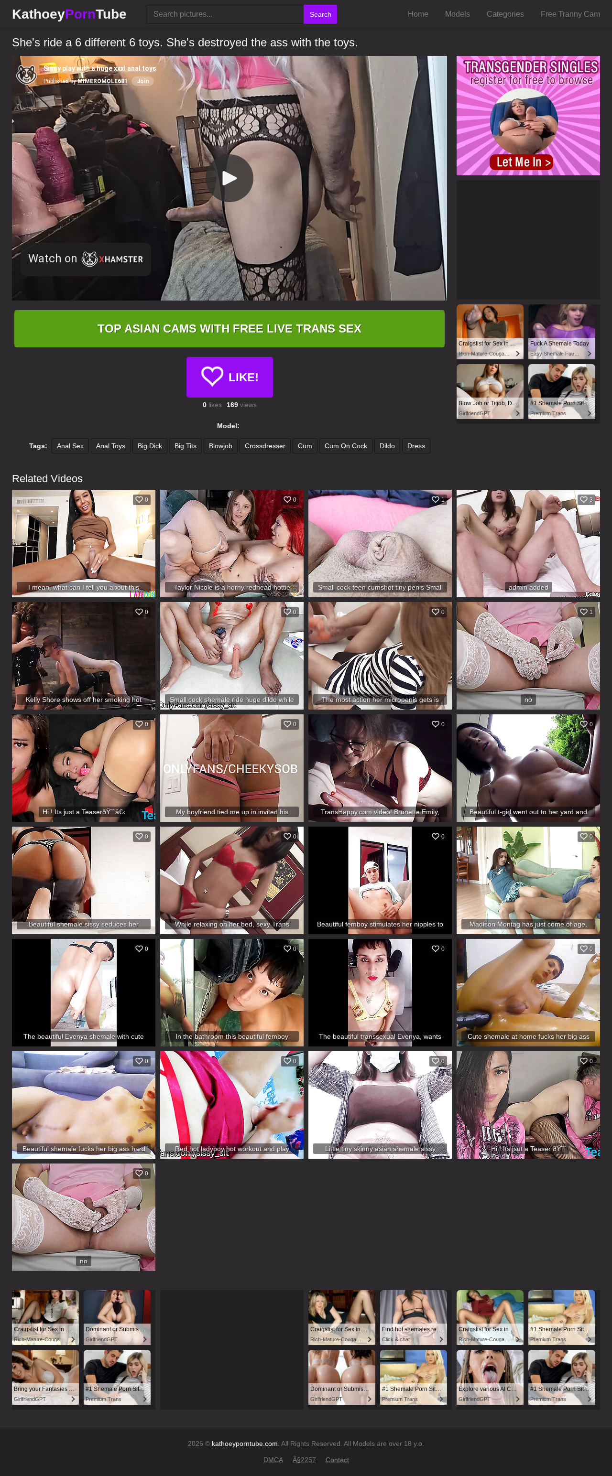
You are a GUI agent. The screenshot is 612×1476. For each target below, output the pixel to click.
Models (457, 14)
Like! (244, 377)
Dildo (387, 446)
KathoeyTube (69, 14)
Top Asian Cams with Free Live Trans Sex (229, 328)
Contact (337, 1460)
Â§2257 (304, 1460)
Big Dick (150, 446)
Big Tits (186, 446)
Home (418, 14)
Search (320, 14)
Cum (305, 446)
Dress (416, 446)
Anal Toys (110, 446)
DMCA (273, 1460)
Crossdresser (265, 446)
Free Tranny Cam (570, 14)
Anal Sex (70, 446)
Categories (505, 14)
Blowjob (220, 446)
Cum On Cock (346, 446)
